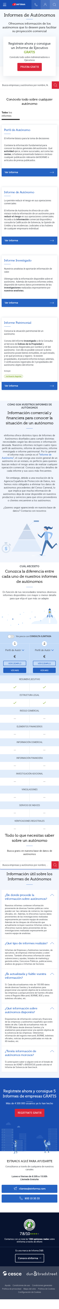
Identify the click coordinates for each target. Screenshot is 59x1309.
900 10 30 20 (32, 1198)
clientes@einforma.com (32, 1188)
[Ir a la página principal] (20, 4)
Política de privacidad (11, 1288)
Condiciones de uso (21, 1285)
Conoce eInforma (28, 1258)
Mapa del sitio (29, 1288)
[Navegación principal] (4, 4)
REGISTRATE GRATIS (29, 1112)
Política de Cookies (46, 1288)
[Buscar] (54, 4)
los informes (7, 114)
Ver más (15, 670)
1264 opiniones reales (39, 1239)
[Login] (45, 4)
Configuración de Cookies (29, 1292)
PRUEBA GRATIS (29, 67)
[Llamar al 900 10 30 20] (36, 4)
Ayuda (7, 1285)
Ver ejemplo (14, 663)
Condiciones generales (42, 1285)
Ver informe (11, 172)
